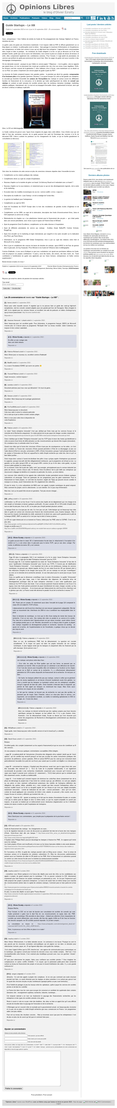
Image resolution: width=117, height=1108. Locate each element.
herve (9, 303)
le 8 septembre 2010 (32, 407)
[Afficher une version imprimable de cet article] (65, 29)
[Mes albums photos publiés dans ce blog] (93, 19)
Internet (33, 268)
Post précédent (36, 1095)
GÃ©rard (11, 826)
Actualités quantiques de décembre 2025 (98, 48)
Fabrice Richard (13, 351)
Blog (51, 18)
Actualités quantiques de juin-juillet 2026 (97, 28)
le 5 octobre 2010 (23, 871)
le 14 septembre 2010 (49, 708)
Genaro (10, 396)
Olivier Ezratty (57, 266)
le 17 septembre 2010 (28, 728)
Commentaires (106, 1102)
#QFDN (108, 234)
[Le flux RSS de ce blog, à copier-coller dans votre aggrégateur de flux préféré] (113, 19)
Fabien (10, 428)
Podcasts (35, 18)
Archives (13, 18)
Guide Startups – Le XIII (20, 25)
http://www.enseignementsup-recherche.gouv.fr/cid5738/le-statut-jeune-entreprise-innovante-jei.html (37, 435)
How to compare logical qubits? (95, 39)
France (76, 266)
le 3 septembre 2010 (30, 351)
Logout (58, 1104)
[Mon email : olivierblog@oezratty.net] (87, 19)
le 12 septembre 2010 (38, 537)
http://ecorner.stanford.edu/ (31, 312)
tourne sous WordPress (25, 1102)
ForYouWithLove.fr (14, 407)
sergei (14, 974)
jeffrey (10, 499)
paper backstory (102, 138)
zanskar (10, 385)
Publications (25, 18)
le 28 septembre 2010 (27, 826)
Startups (65, 268)
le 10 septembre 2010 (24, 428)
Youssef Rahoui (13, 374)
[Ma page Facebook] (97, 19)
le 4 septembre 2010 (30, 374)
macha (10, 871)
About (58, 18)
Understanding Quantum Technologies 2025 (98, 57)
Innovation (27, 268)
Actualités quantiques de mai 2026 (96, 30)
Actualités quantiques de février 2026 (96, 44)
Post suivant (47, 1095)
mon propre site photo (103, 254)
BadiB (10, 363)
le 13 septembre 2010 (42, 638)
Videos (44, 18)
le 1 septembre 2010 (23, 303)
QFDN (85, 252)
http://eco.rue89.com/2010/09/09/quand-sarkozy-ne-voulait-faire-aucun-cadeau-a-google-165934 (35, 528)
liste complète (96, 168)
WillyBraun (12, 728)
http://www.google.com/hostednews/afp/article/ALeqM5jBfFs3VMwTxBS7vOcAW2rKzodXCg (35, 524)
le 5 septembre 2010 (24, 396)
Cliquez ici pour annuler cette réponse (14, 1033)
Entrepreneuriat (68, 266)
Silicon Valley (57, 268)
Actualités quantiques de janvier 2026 (97, 46)
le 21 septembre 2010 (28, 739)
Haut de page (77, 1102)
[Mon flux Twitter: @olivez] (105, 19)
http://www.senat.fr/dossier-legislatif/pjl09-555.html (21, 837)
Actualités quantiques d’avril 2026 (95, 35)
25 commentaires (54, 29)
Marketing (49, 268)
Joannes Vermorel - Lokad (17, 320)
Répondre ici (8, 315)
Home (5, 18)
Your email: (6, 282)
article (19, 215)
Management (41, 268)
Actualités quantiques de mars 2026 (96, 37)
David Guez (12, 739)
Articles (91, 1102)
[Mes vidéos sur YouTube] (109, 19)
